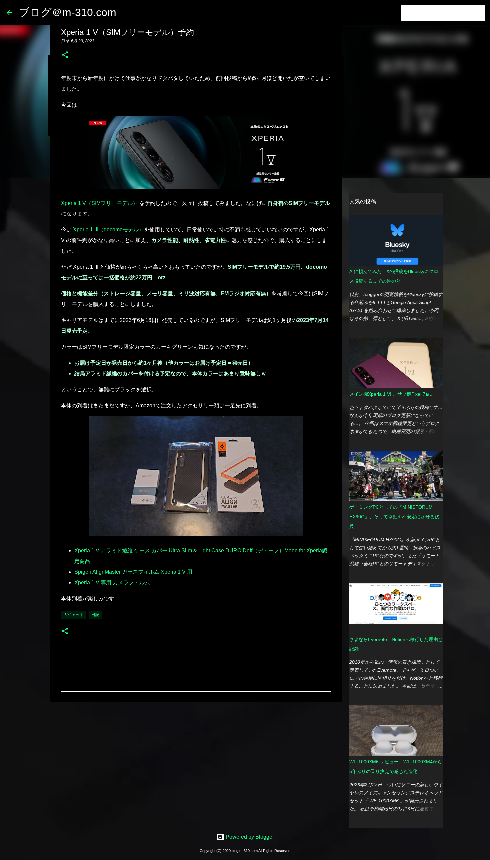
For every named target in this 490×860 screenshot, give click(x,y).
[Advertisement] (196, 759)
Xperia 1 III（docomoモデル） (108, 229)
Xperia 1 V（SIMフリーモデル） (99, 203)
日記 (95, 614)
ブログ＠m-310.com (67, 12)
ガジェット (74, 614)
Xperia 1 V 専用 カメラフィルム (112, 582)
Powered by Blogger (249, 837)
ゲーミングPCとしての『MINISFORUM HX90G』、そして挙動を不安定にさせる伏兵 (394, 516)
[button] (65, 55)
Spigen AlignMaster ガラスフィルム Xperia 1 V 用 (133, 572)
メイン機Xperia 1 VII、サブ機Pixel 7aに (391, 394)
